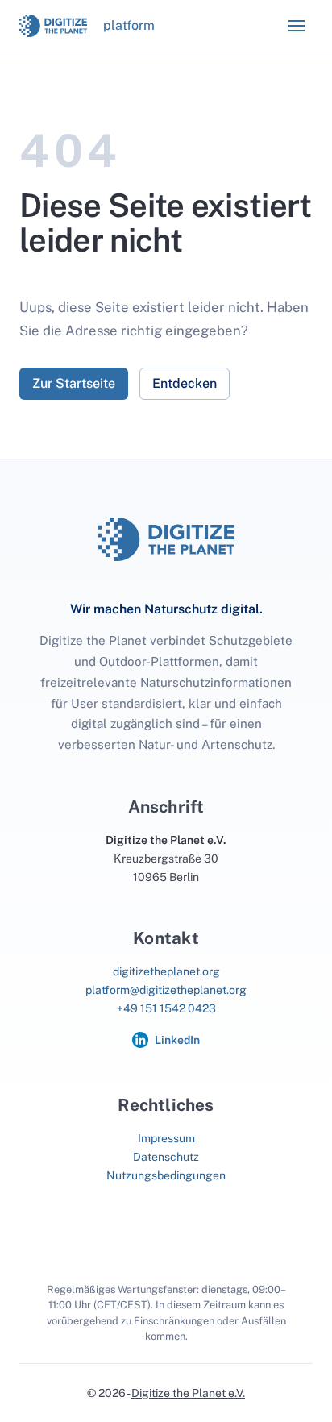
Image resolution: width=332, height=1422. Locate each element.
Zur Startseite (73, 383)
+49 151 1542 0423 (166, 1008)
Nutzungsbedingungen (166, 1175)
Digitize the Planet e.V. (188, 1393)
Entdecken (184, 383)
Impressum (166, 1138)
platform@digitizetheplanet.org (166, 989)
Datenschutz (166, 1156)
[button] (296, 26)
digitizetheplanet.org (166, 971)
